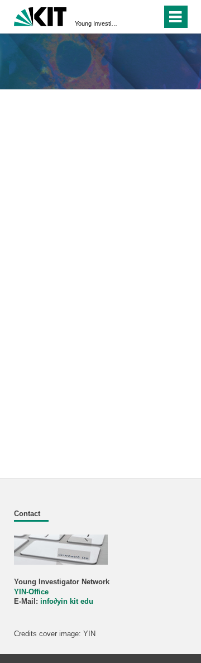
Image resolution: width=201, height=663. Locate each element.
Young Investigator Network (97, 23)
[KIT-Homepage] (40, 15)
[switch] (133, 17)
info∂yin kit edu (66, 601)
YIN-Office (31, 592)
